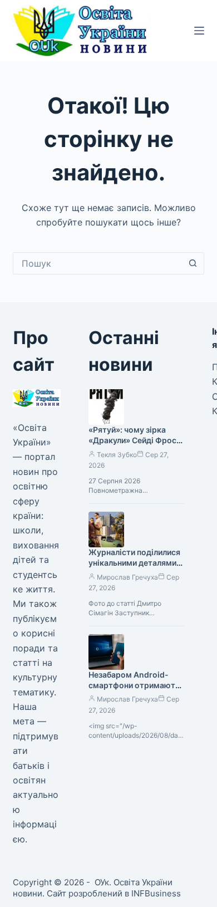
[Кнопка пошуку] (193, 263)
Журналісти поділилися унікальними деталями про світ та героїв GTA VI (134, 568)
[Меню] (199, 31)
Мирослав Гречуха (127, 577)
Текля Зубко (117, 454)
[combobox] (97, 263)
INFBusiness (156, 893)
